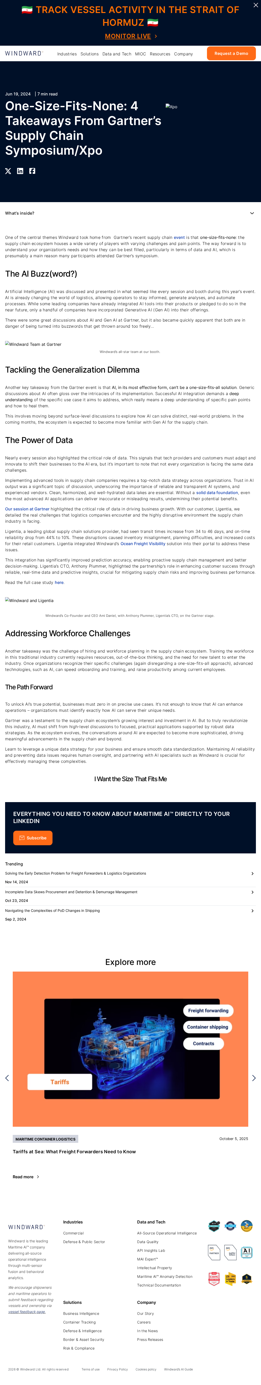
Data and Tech (116, 53)
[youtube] (238, 1370)
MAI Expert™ (147, 1259)
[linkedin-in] (215, 1370)
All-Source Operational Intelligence (167, 1233)
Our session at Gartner (27, 508)
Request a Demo (231, 53)
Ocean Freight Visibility (143, 543)
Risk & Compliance (79, 1348)
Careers (144, 1322)
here (59, 582)
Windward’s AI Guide (178, 1369)
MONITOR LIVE (128, 36)
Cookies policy (146, 1369)
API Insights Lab (151, 1250)
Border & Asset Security (83, 1339)
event (179, 237)
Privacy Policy (117, 1369)
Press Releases (150, 1339)
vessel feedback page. (27, 1311)
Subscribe (36, 837)
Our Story (145, 1313)
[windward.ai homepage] (24, 53)
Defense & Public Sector (84, 1242)
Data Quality (148, 1242)
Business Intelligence (81, 1313)
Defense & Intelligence (82, 1331)
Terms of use (91, 1369)
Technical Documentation (159, 1285)
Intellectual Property (154, 1268)
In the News (147, 1331)
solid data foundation (217, 492)
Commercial (73, 1233)
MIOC (140, 53)
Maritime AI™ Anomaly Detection (164, 1276)
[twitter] (227, 1370)
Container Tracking (79, 1322)
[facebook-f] (250, 1370)
